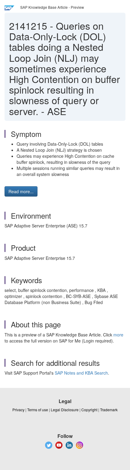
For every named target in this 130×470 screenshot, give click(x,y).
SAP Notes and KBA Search (81, 373)
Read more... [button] (21, 191)
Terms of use (37, 409)
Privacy (18, 409)
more (118, 335)
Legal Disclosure (65, 409)
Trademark (109, 409)
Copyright (89, 409)
